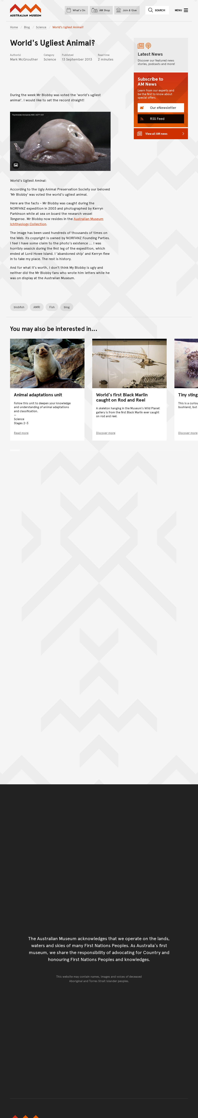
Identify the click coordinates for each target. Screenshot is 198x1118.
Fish (52, 307)
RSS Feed (157, 118)
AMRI (36, 307)
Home (14, 27)
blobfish (19, 307)
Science (41, 27)
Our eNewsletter (162, 107)
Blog (27, 27)
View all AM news (156, 133)
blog (67, 307)
